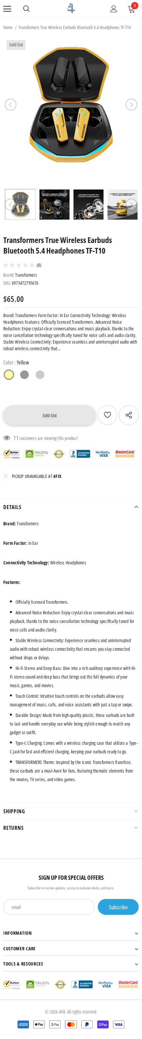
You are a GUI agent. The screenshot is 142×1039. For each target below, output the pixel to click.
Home (8, 27)
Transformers (26, 275)
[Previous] (11, 105)
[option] (71, 104)
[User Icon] (113, 8)
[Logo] (71, 8)
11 (16, 438)
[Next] (131, 105)
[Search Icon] (26, 9)
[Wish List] (107, 415)
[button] (20, 265)
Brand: (8, 275)
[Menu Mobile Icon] (7, 9)
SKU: (7, 283)
